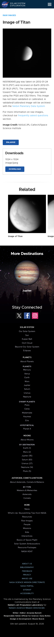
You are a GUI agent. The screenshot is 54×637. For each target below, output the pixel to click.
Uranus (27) (27, 463)
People (27, 525)
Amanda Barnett (34, 613)
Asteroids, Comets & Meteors (27, 478)
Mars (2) (27, 452)
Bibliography (27, 567)
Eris (27, 421)
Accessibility (27, 593)
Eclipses (27, 351)
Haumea (27, 417)
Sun (27, 335)
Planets (27, 357)
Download (15, 169)
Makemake (27, 413)
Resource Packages (27, 548)
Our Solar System (27, 331)
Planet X (27, 429)
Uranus (27, 393)
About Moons (27, 440)
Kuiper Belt (27, 339)
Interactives (27, 536)
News (27, 509)
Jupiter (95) (27, 456)
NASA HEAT (27, 551)
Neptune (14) (27, 467)
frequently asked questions (33, 115)
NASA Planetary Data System (28, 106)
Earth (27, 378)
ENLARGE (10, 142)
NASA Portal (27, 586)
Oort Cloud (27, 343)
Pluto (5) (27, 471)
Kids (27, 532)
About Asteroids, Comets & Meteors (27, 482)
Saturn (27, 389)
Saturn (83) (27, 460)
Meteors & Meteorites (27, 490)
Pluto (27, 405)
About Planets (27, 362)
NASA (3, 4)
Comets (27, 498)
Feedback (27, 571)
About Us (27, 564)
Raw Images (9, 15)
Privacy (27, 575)
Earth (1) (27, 448)
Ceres (27, 409)
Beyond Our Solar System (27, 347)
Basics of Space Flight (27, 540)
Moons (27, 436)
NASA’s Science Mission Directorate (27, 608)
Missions (27, 528)
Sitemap (27, 590)
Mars (27, 381)
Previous (5, 276)
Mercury (27, 370)
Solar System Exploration (15, 4)
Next (48, 276)
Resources (27, 517)
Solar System (27, 327)
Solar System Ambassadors (27, 544)
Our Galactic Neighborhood (15, 11)
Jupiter (26, 290)
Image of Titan (15, 236)
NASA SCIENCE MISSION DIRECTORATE (27, 582)
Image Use (27, 579)
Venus (27, 374)
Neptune (27, 397)
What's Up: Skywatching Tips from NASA (27, 513)
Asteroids (27, 494)
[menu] (49, 4)
